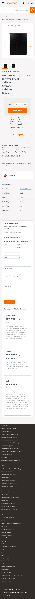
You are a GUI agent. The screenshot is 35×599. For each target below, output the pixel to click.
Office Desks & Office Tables (8, 474)
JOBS (19, 589)
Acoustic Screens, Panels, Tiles (9, 509)
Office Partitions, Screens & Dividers (10, 497)
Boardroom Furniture (7, 486)
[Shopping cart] (32, 3)
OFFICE (3, 466)
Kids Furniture (5, 558)
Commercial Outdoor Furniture (9, 449)
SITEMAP (24, 593)
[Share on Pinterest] (8, 26)
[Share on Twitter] (11, 26)
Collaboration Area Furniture (9, 483)
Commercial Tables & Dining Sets (10, 434)
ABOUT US (14, 589)
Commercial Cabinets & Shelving (10, 443)
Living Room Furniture (7, 526)
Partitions (4, 457)
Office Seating (5, 477)
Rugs (2, 543)
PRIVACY (19, 593)
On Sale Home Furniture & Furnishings (11, 523)
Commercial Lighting (7, 446)
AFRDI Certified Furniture (7, 518)
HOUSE (3, 520)
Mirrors (3, 555)
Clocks (3, 549)
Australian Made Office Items (8, 503)
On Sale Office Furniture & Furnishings (11, 469)
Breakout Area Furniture (7, 489)
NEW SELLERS (7, 596)
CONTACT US (7, 589)
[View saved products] (27, 4)
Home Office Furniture (7, 535)
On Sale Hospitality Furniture (8, 428)
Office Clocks (4, 500)
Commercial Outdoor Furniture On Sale (11, 451)
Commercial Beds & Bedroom (9, 440)
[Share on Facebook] (4, 26)
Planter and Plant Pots (7, 572)
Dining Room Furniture (7, 529)
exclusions (29, 150)
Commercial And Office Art (8, 512)
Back (4, 17)
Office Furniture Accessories (8, 515)
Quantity (10, 104)
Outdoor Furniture (6, 538)
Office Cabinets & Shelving (8, 480)
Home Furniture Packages (8, 566)
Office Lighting (5, 495)
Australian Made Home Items (8, 564)
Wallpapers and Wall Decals (8, 546)
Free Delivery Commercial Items (9, 463)
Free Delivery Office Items (7, 506)
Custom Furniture (6, 581)
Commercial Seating (6, 431)
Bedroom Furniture (6, 532)
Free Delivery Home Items (8, 578)
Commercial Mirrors (6, 454)
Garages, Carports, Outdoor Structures (11, 575)
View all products (15, 127)
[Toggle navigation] (2, 4)
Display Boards (5, 492)
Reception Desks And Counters (9, 437)
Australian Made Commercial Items (10, 460)
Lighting (3, 541)
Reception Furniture (6, 472)
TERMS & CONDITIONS (10, 593)
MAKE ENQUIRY (18, 135)
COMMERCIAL (5, 425)
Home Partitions (5, 569)
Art (2, 552)
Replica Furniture (5, 561)
